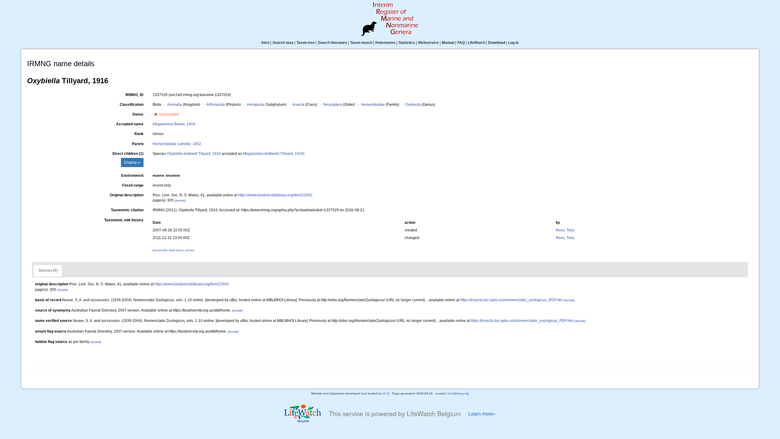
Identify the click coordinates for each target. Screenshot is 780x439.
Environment (132, 175)
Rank (139, 134)
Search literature (332, 43)
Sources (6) (48, 270)
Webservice (428, 43)
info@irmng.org (458, 393)
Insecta (298, 104)
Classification (132, 104)
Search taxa (282, 43)
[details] (180, 200)
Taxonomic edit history (124, 220)
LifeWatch (476, 43)
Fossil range (133, 185)
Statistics (407, 43)
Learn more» (482, 413)
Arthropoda (215, 104)
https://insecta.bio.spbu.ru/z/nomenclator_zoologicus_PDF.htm (511, 300)
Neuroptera (332, 104)
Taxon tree (305, 43)
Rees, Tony (565, 230)
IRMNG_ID (135, 95)
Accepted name (130, 124)
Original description (127, 195)
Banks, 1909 (174, 124)
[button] (155, 114)
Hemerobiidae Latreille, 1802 (177, 144)
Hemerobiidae (373, 104)
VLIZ (386, 393)
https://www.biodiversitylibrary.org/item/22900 (275, 195)
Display (131, 162)
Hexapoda (255, 104)
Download (496, 43)
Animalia (174, 104)
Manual (448, 43)
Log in (513, 43)
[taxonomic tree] (164, 250)
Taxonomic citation (127, 210)
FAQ (461, 43)
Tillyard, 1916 (194, 154)
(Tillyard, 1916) (273, 154)
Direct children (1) (128, 154)
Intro (265, 43)
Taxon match (361, 43)
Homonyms (385, 43)
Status (138, 114)
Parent (138, 144)
